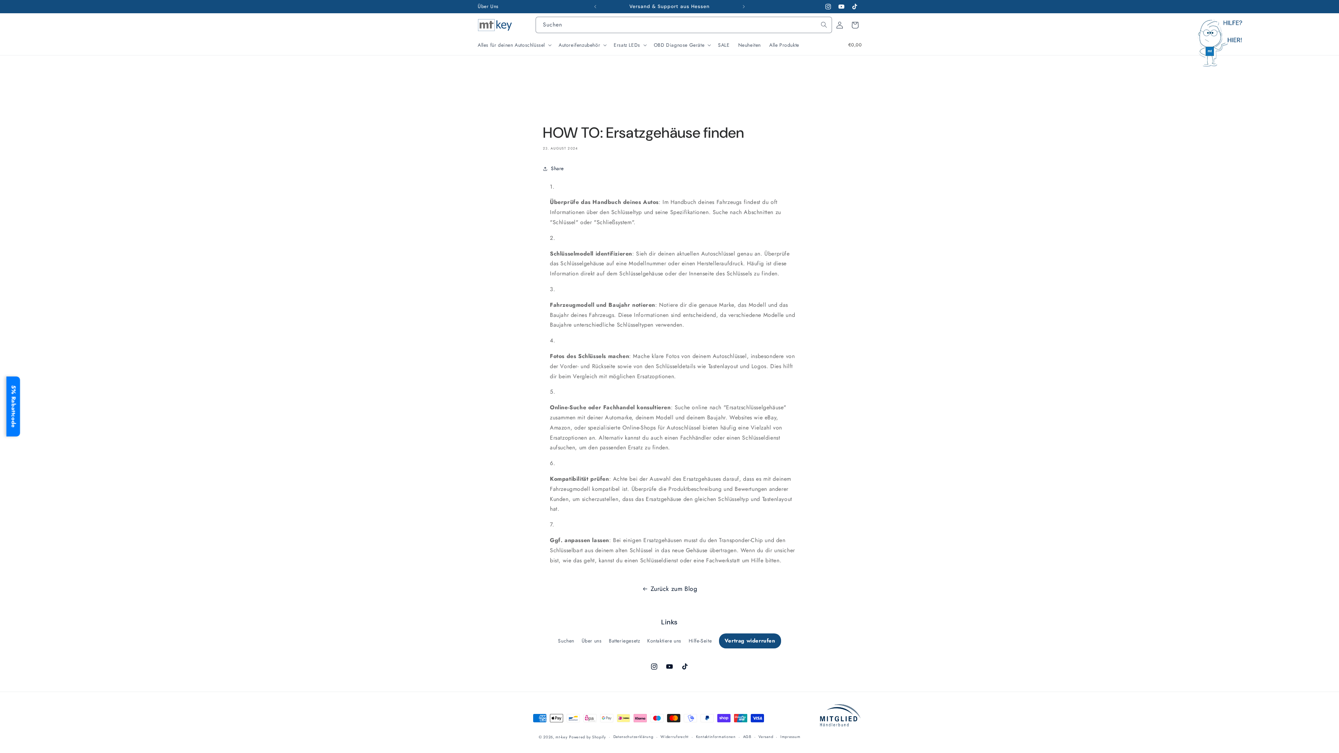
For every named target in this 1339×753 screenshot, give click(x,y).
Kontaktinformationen (716, 736)
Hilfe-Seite (700, 640)
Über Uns (488, 6)
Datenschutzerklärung (633, 736)
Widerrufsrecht (674, 736)
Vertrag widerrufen (750, 641)
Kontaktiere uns (664, 640)
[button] (514, 45)
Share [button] (557, 168)
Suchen (566, 640)
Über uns (592, 640)
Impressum (790, 736)
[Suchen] (824, 24)
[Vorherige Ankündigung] (595, 6)
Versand (765, 736)
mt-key (561, 737)
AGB (747, 736)
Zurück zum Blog (674, 588)
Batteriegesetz (624, 640)
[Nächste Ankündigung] (743, 6)
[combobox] (684, 25)
